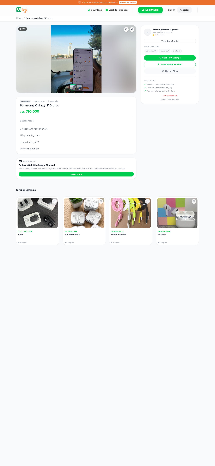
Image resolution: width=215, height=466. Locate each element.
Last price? (164, 51)
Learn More (76, 174)
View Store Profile (169, 41)
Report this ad (171, 96)
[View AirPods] (177, 221)
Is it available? (151, 51)
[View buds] (37, 221)
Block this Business (171, 99)
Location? (176, 51)
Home (19, 18)
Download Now (127, 2)
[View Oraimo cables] (130, 221)
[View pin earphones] (84, 221)
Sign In (171, 10)
